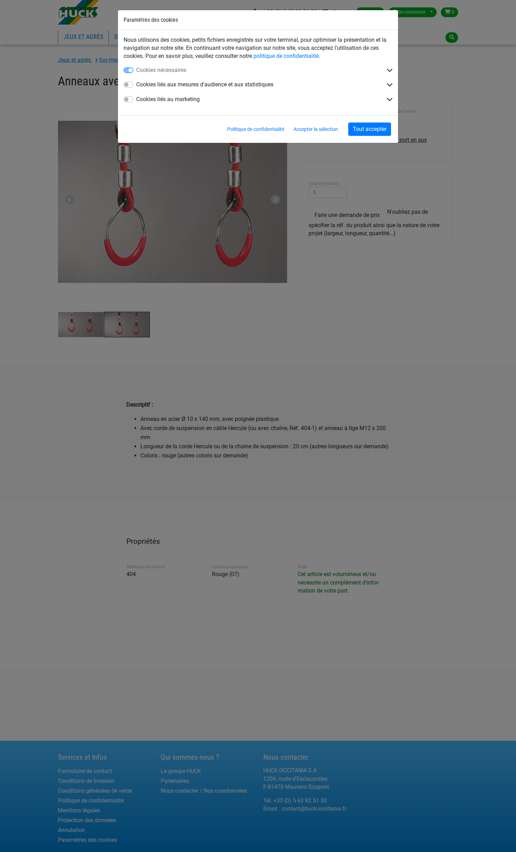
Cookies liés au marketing (168, 99)
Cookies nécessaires (161, 70)
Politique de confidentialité (255, 129)
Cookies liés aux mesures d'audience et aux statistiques (204, 84)
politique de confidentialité (286, 56)
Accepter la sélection (315, 129)
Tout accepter (369, 129)
